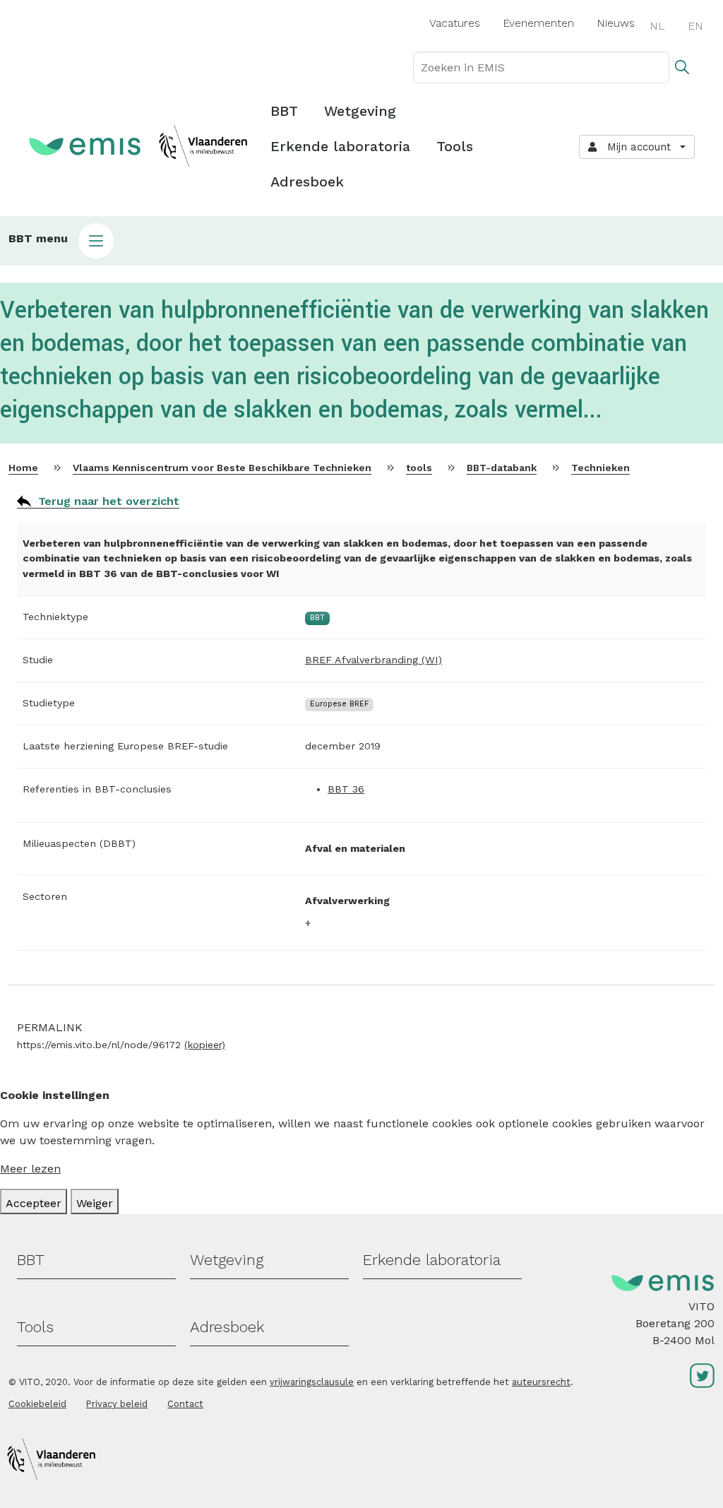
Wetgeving (360, 110)
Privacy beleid (117, 1404)
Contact (185, 1404)
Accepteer (33, 1203)
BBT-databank (502, 467)
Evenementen (538, 23)
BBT (284, 110)
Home (23, 467)
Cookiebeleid (37, 1404)
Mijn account (635, 147)
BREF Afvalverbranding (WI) (373, 659)
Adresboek (307, 181)
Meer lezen (30, 1168)
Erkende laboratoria (340, 146)
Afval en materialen (355, 848)
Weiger (94, 1203)
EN (695, 25)
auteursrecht (541, 1382)
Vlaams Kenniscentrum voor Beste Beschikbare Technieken (222, 467)
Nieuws (616, 23)
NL (657, 25)
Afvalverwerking (347, 900)
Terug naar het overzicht (108, 501)
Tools (454, 146)
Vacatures (454, 23)
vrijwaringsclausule (312, 1382)
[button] (361, 241)
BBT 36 (346, 789)
